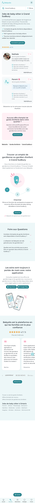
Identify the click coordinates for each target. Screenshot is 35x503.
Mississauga (16, 405)
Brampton (24, 405)
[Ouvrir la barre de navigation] (31, 2)
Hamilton (5, 408)
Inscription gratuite (17, 43)
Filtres (31, 8)
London (18, 408)
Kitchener (18, 410)
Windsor (11, 410)
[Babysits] (6, 2)
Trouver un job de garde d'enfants (12, 395)
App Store (12, 287)
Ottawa (10, 405)
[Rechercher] (3, 8)
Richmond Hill (26, 410)
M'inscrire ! (17, 382)
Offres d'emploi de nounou (10, 397)
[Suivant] (32, 354)
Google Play (24, 287)
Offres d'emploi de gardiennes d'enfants (14, 399)
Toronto (4, 405)
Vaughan (4, 410)
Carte (18, 494)
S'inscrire (18, 212)
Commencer (17, 134)
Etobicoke (12, 408)
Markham (24, 408)
